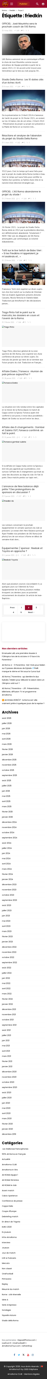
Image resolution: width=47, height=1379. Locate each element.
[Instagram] (32, 1355)
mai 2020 (6, 1108)
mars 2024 (7, 869)
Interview (6, 1242)
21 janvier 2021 (9, 437)
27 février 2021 (9, 199)
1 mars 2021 (8, 143)
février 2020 (7, 1123)
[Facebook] (14, 1355)
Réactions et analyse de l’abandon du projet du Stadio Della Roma (22, 137)
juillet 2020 (7, 1097)
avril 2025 (6, 801)
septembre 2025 (9, 775)
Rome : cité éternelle (11, 1294)
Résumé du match (10, 1289)
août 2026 (6, 718)
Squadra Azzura (9, 1315)
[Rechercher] (37, 4)
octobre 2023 (8, 895)
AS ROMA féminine (10, 1180)
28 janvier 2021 (9, 378)
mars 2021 (6, 1056)
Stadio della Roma (10, 1320)
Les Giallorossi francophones (15, 1149)
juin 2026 (6, 728)
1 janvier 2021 (9, 555)
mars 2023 (6, 931)
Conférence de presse (12, 1201)
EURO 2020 (7, 1227)
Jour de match (9, 1253)
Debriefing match (10, 1216)
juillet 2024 (7, 848)
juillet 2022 (6, 973)
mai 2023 (6, 921)
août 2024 (6, 843)
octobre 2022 (8, 957)
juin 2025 (6, 791)
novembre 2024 (9, 827)
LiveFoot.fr (6, 1343)
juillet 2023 (6, 910)
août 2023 (6, 905)
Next (30, 612)
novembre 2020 (9, 1077)
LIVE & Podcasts (9, 1258)
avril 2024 (6, 863)
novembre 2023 (9, 889)
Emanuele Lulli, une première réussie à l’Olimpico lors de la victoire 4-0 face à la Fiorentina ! (21, 656)
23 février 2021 (9, 260)
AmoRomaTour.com (11, 1346)
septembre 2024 (9, 837)
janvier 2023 (7, 941)
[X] (23, 1355)
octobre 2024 (8, 832)
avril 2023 (6, 926)
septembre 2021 (9, 1025)
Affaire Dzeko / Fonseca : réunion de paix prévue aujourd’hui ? (22, 373)
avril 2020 (6, 1113)
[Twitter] (19, 1355)
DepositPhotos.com (27, 1340)
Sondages (6, 1310)
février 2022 (7, 999)
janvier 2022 (7, 1004)
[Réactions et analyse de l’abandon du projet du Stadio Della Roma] (23, 156)
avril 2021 (6, 1051)
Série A (5, 1299)
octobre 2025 (8, 770)
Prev (12, 607)
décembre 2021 (9, 1009)
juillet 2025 (6, 785)
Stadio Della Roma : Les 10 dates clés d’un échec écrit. (22, 81)
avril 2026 (6, 739)
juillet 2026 (7, 723)
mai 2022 (6, 983)
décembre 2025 (9, 759)
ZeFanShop (27, 1346)
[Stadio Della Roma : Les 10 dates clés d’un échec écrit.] (23, 100)
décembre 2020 (9, 1071)
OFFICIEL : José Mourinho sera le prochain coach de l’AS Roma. (19, 25)
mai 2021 (6, 1045)
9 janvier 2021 (9, 496)
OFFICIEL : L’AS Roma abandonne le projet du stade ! (21, 193)
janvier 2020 (7, 1129)
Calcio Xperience (9, 1195)
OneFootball (7, 1273)
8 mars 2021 (8, 87)
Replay (5, 1284)
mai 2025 (6, 796)
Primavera (6, 1279)
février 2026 (7, 749)
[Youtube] (28, 1355)
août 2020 (6, 1092)
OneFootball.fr (19, 1343)
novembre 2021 (9, 1014)
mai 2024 (6, 858)
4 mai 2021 (8, 30)
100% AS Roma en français (14, 1154)
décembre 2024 (9, 822)
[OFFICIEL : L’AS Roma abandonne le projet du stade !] (23, 212)
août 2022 (6, 967)
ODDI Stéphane (31, 1369)
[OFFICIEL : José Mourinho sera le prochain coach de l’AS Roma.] (23, 44)
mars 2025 (6, 806)
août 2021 (6, 1030)
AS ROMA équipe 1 (10, 1175)
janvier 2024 (7, 879)
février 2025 (7, 811)
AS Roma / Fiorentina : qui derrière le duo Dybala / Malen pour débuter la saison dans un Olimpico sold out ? (23, 679)
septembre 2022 (9, 962)
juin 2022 (6, 978)
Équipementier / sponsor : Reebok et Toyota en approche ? (22, 550)
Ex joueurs (6, 1232)
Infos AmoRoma (9, 1237)
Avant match (8, 1190)
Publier (24, 4)
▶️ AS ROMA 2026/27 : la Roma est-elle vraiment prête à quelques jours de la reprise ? (23, 702)
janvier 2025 (7, 817)
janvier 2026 (7, 754)
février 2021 (7, 1061)
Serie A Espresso (9, 1305)
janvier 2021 (7, 1066)
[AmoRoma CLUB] (43, 4)
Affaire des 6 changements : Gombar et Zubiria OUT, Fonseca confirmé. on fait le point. (23, 430)
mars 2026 (7, 744)
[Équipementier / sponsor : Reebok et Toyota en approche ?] (23, 569)
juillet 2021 (6, 1035)
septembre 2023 (9, 900)
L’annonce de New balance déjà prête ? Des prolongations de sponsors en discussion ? (20, 489)
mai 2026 (6, 733)
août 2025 (6, 780)
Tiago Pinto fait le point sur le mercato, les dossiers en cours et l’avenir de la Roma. (20, 315)
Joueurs (5, 1247)
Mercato (6, 1263)
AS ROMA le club (9, 1185)
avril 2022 (6, 988)
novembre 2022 (9, 952)
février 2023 (7, 936)
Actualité (6, 1159)
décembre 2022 (9, 947)
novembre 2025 (9, 765)
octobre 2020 (8, 1082)
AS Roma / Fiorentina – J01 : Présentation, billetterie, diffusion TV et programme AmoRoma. (20, 691)
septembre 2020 (9, 1087)
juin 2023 (6, 915)
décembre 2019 (9, 1134)
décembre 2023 (9, 884)
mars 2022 (6, 993)
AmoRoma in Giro (10, 1169)
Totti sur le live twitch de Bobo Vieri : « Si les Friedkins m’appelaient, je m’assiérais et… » (22, 253)
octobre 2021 (8, 1019)
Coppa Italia (7, 1206)
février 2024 (7, 874)
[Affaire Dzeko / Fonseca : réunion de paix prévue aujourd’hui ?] (23, 392)
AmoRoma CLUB (9, 1164)
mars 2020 (7, 1118)
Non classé (7, 1268)
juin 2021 (5, 1040)
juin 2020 (6, 1103)
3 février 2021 (9, 322)
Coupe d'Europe (9, 1211)
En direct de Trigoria (11, 1221)
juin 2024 (6, 853)
